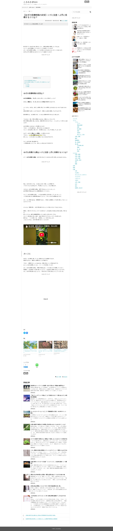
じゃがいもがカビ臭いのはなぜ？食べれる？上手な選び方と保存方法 (84, 98)
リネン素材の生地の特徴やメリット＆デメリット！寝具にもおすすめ (49, 450)
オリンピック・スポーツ (81, 174)
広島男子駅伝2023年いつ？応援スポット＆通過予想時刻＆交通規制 (41, 518)
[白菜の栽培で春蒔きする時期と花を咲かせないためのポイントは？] (26, 427)
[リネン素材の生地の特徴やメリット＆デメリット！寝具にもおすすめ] (26, 453)
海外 (76, 161)
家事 (78, 127)
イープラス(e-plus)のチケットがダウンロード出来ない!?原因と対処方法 (84, 27)
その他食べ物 (80, 145)
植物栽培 (77, 140)
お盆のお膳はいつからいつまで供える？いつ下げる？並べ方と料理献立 (84, 61)
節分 (76, 185)
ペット (78, 123)
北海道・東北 (78, 160)
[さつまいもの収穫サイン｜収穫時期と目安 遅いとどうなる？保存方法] (45, 345)
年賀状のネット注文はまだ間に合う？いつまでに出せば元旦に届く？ (84, 49)
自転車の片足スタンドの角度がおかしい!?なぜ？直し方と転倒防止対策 (84, 82)
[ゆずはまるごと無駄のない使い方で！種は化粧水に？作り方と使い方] (30, 345)
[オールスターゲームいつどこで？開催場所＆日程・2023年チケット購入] (26, 414)
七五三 (76, 180)
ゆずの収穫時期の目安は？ (30, 80)
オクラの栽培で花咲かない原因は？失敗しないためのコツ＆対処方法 (49, 439)
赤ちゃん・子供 (80, 134)
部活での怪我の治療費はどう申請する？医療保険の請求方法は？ (84, 104)
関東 (76, 163)
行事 (74, 169)
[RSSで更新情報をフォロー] (88, 2)
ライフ (63, 20)
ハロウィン (77, 178)
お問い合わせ (31, 7)
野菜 (78, 151)
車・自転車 (77, 142)
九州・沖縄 (77, 158)
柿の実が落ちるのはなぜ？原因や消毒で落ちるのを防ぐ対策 (84, 77)
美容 (78, 130)
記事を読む (33, 392)
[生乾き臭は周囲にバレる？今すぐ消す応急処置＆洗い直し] (26, 488)
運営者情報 (38, 7)
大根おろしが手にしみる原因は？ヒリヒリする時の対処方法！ (84, 66)
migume (65, 376)
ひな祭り (77, 172)
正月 (76, 184)
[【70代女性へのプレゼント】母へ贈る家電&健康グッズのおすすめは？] (26, 498)
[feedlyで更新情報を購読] (86, 2)
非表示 (39, 77)
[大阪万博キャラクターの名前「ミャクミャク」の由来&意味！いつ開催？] (26, 464)
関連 (27, 86)
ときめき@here (30, 2)
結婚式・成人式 (78, 187)
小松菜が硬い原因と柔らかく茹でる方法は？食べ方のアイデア (84, 88)
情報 (74, 167)
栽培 (66, 20)
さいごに (26, 83)
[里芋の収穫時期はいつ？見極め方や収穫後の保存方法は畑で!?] (60, 345)
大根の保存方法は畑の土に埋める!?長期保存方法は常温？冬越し (41, 515)
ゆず (57, 376)
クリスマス (77, 176)
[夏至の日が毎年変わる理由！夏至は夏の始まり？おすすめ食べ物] (26, 477)
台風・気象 (77, 136)
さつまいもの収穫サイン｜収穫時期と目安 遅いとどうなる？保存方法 (45, 351)
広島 (74, 165)
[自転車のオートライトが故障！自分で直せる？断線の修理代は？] (26, 388)
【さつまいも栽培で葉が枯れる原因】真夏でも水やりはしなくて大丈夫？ (84, 93)
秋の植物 (79, 128)
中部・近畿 (77, 156)
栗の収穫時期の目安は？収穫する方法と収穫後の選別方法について (84, 109)
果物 (78, 147)
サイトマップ (25, 7)
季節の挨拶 (79, 125)
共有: (27, 85)
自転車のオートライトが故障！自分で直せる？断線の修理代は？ (48, 385)
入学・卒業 (77, 182)
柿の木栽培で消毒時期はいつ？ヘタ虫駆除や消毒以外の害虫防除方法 (84, 71)
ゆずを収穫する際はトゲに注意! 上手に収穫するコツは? (37, 82)
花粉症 (78, 132)
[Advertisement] (45, 35)
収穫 (60, 376)
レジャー (75, 153)
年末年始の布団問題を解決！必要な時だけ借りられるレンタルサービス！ (84, 32)
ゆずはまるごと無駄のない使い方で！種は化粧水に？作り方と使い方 (30, 351)
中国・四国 (77, 154)
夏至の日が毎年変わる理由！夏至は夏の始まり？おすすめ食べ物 (48, 474)
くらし (76, 121)
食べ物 (76, 144)
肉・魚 (78, 149)
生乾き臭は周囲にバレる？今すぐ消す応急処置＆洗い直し (46, 486)
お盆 (76, 170)
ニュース (75, 118)
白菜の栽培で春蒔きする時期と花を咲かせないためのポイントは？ (48, 424)
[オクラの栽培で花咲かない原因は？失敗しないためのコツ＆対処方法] (26, 441)
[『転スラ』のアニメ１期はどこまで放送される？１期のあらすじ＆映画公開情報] (26, 398)
